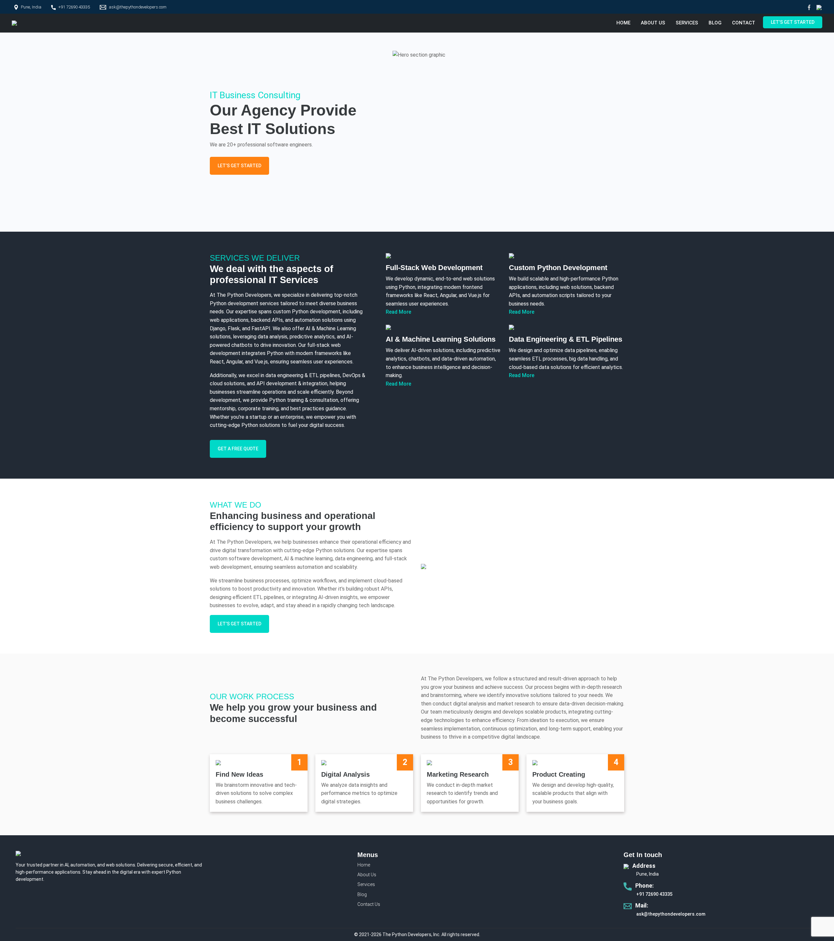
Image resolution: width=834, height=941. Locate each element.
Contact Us (368, 904)
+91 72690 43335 (74, 7)
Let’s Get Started (792, 22)
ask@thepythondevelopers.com (137, 7)
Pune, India (31, 7)
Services (687, 23)
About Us (653, 23)
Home (623, 23)
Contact (743, 23)
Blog (715, 23)
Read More (398, 312)
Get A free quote (238, 448)
